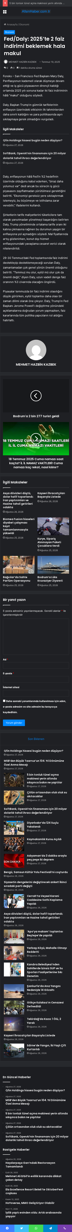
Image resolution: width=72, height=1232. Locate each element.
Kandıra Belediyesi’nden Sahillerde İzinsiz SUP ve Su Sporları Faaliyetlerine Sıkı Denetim (45, 970)
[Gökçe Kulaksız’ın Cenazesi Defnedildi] (14, 1008)
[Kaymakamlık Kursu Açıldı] (14, 844)
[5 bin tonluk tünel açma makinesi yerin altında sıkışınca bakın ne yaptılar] (14, 780)
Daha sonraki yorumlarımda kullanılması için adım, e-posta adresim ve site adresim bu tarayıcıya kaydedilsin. (34, 707)
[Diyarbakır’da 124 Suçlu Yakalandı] (14, 828)
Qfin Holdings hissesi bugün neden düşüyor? (32, 140)
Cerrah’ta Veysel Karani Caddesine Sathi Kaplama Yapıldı (44, 900)
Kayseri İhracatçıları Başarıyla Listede (51, 495)
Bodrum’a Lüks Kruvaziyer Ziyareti (50, 579)
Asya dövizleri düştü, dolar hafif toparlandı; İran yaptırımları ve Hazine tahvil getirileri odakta (18, 500)
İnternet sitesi (11, 687)
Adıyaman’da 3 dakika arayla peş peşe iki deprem (47, 857)
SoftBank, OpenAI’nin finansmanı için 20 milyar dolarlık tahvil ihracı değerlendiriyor (35, 811)
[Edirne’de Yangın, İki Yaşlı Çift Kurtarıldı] (14, 1050)
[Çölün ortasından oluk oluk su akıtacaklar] (14, 797)
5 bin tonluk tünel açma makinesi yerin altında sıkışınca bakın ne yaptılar (44, 778)
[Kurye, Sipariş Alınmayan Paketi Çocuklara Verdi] (53, 526)
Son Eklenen (36, 739)
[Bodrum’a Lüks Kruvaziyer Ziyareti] (53, 565)
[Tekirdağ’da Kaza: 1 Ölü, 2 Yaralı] (14, 1024)
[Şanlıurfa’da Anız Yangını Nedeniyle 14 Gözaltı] (14, 991)
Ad (5, 659)
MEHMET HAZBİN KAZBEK (23, 61)
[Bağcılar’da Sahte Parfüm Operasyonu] (19, 565)
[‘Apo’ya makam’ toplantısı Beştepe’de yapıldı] (14, 937)
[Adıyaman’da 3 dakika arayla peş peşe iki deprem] (14, 861)
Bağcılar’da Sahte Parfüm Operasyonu (16, 579)
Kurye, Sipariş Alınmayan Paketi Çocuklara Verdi (49, 542)
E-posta (8, 673)
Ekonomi (24, 24)
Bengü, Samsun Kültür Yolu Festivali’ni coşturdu (36, 872)
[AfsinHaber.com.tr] (36, 11)
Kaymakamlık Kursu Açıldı (44, 839)
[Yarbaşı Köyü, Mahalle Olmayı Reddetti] (14, 953)
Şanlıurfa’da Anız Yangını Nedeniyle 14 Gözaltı (44, 988)
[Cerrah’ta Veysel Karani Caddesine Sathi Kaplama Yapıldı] (14, 901)
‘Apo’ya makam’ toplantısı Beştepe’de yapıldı (45, 933)
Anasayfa (11, 24)
